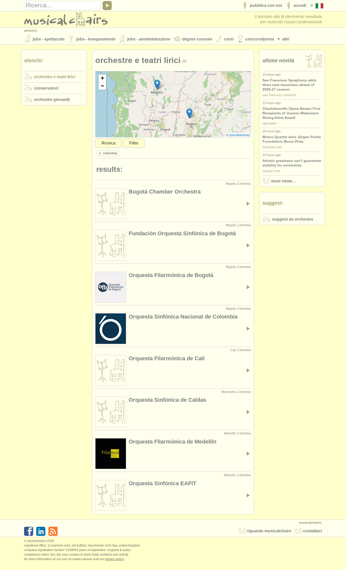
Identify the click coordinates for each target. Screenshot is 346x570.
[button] (157, 84)
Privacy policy (114, 559)
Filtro (133, 143)
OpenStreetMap (239, 135)
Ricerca (109, 143)
